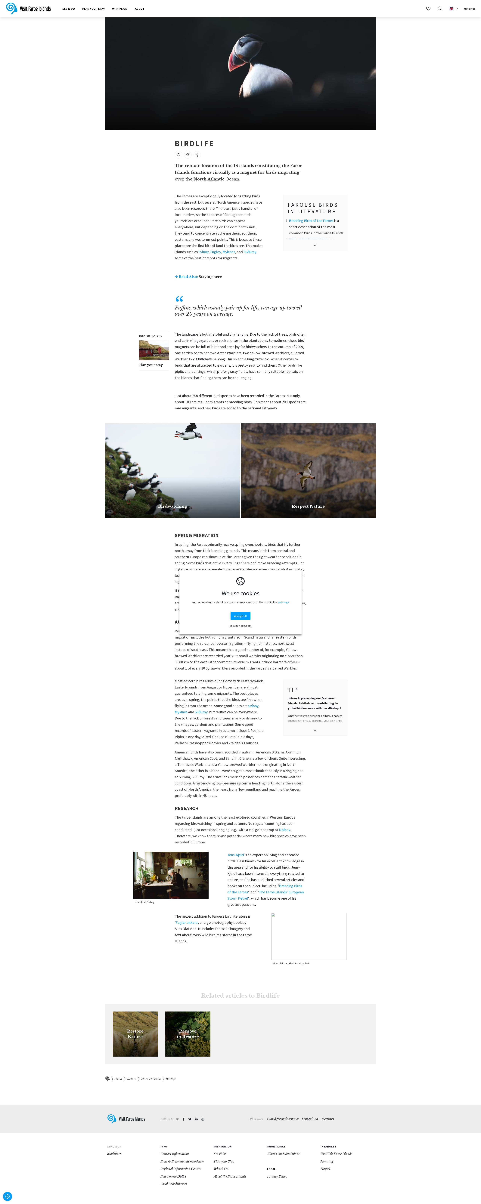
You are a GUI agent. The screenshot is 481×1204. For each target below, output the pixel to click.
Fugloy (215, 251)
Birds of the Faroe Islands (309, 239)
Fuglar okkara (186, 922)
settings (283, 602)
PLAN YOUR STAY (93, 9)
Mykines (228, 251)
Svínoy (203, 251)
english (113, 1153)
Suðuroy (250, 251)
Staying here (200, 277)
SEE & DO (68, 9)
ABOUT (139, 9)
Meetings (469, 8)
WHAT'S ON (119, 9)
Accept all (240, 616)
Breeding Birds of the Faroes (311, 220)
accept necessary (240, 625)
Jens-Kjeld (235, 854)
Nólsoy (284, 829)
